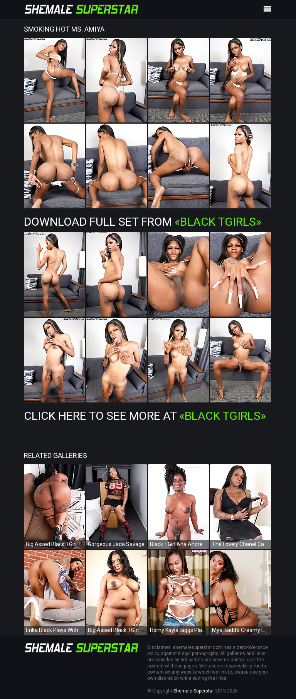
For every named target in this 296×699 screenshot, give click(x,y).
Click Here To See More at (145, 415)
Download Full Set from (142, 221)
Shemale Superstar (193, 691)
